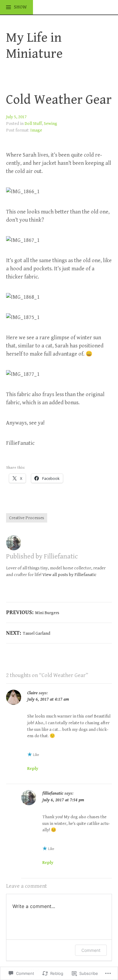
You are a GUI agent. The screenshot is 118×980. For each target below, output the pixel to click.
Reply (32, 768)
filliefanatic (52, 793)
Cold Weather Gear (59, 99)
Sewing (50, 123)
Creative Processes (26, 517)
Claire (32, 692)
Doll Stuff (33, 123)
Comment (90, 950)
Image (36, 130)
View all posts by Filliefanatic (69, 574)
